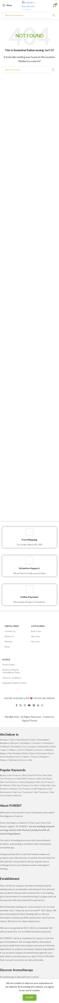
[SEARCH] (53, 15)
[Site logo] (29, 5)
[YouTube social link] (29, 705)
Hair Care (35, 641)
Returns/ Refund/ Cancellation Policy (11, 671)
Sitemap (8, 641)
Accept (29, 997)
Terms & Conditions (11, 677)
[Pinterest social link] (34, 705)
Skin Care (35, 636)
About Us (9, 636)
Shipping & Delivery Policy (14, 683)
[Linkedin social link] (38, 705)
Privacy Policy (8, 664)
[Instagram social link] (25, 705)
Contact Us (10, 631)
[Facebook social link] (16, 705)
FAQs (7, 646)
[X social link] (20, 705)
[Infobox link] (29, 537)
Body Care (36, 631)
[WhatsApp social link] (42, 705)
